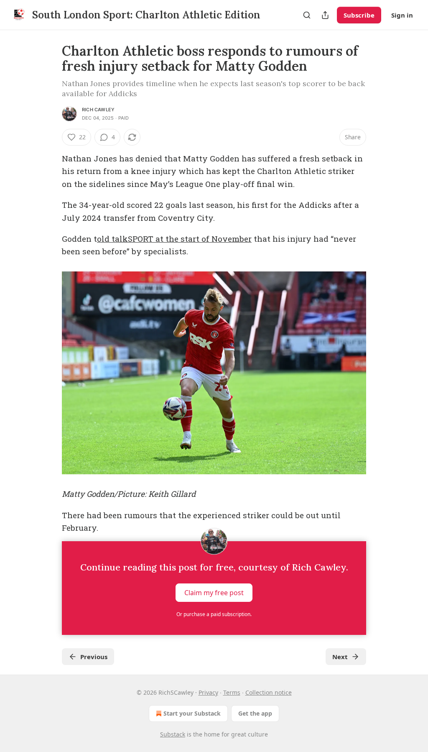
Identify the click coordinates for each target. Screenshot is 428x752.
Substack (172, 734)
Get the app (255, 713)
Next (340, 656)
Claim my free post (214, 592)
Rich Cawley (98, 110)
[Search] (306, 15)
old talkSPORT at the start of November (174, 238)
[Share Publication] (325, 15)
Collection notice (268, 692)
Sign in (402, 15)
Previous (93, 656)
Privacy (208, 692)
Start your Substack (192, 713)
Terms (231, 692)
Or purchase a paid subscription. (214, 614)
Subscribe (359, 15)
